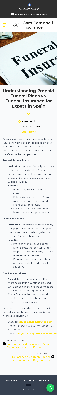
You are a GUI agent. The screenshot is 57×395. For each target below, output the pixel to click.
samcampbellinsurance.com (35, 322)
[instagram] (28, 390)
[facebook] (29, 4)
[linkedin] (34, 390)
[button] (50, 388)
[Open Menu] (5, 25)
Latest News (28, 131)
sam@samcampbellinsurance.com (36, 333)
